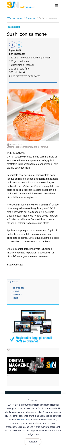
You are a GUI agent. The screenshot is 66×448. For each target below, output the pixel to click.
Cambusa (30, 18)
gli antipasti (18, 288)
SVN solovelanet (15, 18)
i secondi (17, 294)
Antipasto (14, 27)
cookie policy (24, 419)
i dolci (15, 298)
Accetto (33, 441)
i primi (16, 291)
